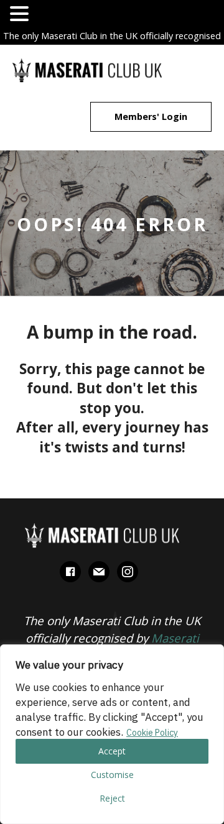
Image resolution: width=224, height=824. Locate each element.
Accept (112, 751)
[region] (112, 734)
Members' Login (150, 116)
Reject (112, 798)
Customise (112, 775)
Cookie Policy (152, 732)
